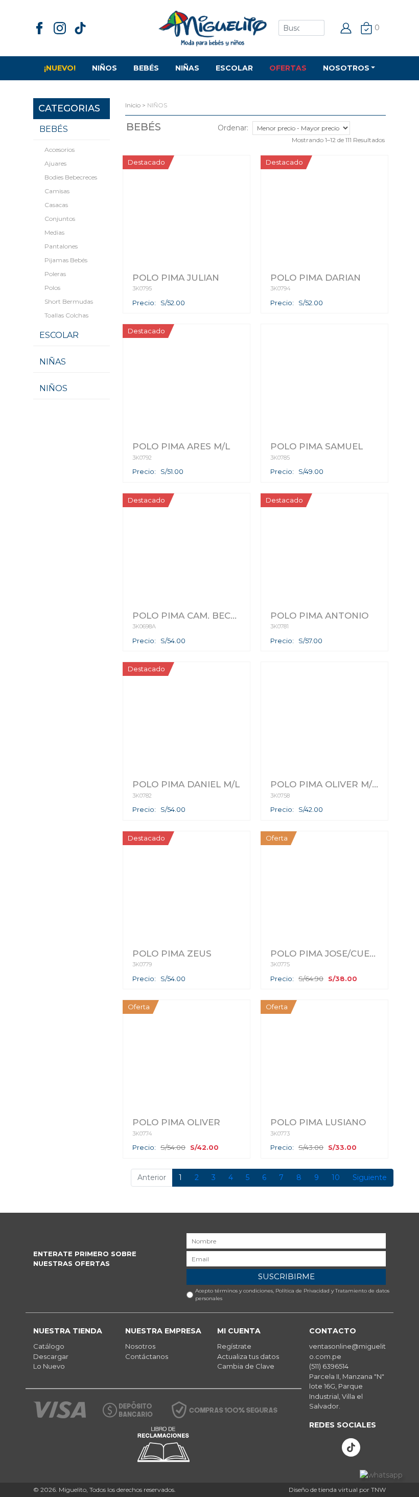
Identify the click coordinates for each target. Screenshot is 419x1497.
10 (336, 1177)
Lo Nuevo (49, 1366)
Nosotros (140, 1346)
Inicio (133, 105)
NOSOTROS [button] (346, 68)
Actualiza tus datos (248, 1356)
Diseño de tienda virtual (323, 1489)
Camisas (56, 191)
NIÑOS (104, 68)
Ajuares (55, 163)
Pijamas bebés (65, 260)
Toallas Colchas (66, 315)
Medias (54, 232)
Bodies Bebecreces (70, 177)
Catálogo (48, 1346)
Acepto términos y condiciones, (292, 1294)
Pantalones (61, 246)
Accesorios (59, 149)
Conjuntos (59, 218)
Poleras (55, 274)
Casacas (56, 205)
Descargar (50, 1356)
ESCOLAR (234, 68)
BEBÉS (146, 68)
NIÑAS (187, 68)
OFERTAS (288, 68)
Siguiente (370, 1177)
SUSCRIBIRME (286, 1276)
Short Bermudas (68, 301)
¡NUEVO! (60, 68)
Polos (52, 287)
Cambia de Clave (245, 1366)
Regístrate (234, 1346)
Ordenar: (233, 127)
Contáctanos (146, 1356)
